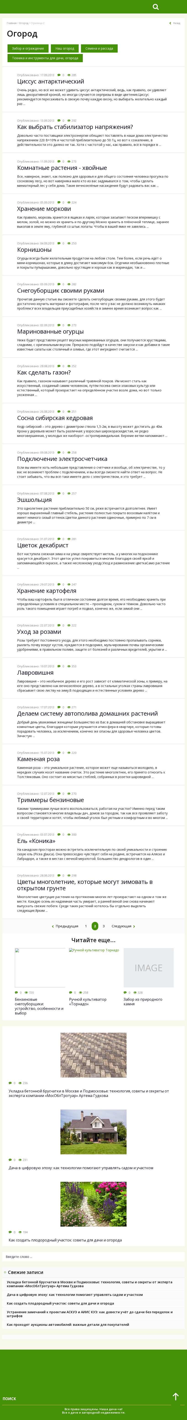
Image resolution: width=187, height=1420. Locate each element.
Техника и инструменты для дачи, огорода (45, 58)
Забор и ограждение (28, 48)
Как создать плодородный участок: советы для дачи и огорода (60, 1303)
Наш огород (64, 48)
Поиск (9, 1398)
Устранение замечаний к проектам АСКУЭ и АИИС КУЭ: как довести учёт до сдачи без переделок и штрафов (90, 1314)
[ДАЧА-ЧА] (37, 6)
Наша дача (108, 1409)
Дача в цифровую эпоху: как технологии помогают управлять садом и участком (75, 1294)
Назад (176, 23)
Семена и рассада (99, 48)
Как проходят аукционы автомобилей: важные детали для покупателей (68, 1324)
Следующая (121, 926)
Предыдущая (67, 926)
